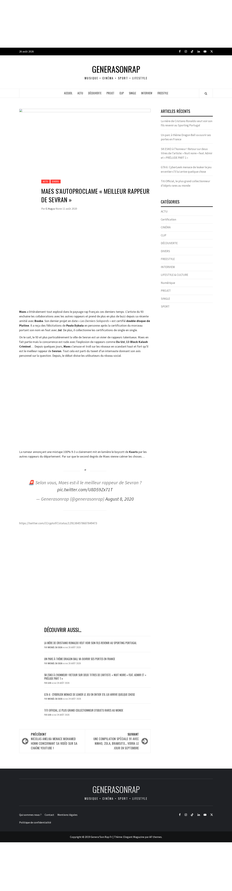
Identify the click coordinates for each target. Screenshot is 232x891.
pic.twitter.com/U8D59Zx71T (85, 489)
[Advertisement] (102, 24)
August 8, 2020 (119, 499)
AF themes (155, 837)
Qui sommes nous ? (30, 814)
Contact (49, 814)
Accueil (68, 93)
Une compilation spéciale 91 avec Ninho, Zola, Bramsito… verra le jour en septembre (116, 741)
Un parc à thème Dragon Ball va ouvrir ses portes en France (79, 659)
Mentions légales (67, 814)
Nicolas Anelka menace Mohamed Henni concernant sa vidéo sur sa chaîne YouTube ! (54, 741)
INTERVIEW (146, 93)
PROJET (110, 93)
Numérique (168, 283)
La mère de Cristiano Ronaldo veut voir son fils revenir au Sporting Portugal (90, 643)
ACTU (80, 93)
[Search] (206, 93)
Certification (168, 219)
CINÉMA (166, 227)
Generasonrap (116, 69)
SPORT (165, 306)
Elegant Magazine (133, 837)
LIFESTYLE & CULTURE (174, 275)
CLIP (121, 93)
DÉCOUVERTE (94, 93)
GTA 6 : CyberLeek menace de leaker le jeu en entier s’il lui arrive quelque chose (89, 694)
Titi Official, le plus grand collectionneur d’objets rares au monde (83, 710)
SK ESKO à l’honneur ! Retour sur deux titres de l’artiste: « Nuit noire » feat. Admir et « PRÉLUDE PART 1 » (95, 677)
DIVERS (55, 181)
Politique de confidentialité (35, 822)
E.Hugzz (51, 208)
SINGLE (132, 93)
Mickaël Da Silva (55, 647)
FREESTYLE (162, 93)
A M (49, 682)
